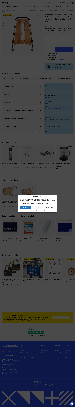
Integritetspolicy (37, 210)
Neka (37, 207)
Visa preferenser (50, 207)
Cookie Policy (30, 210)
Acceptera (25, 207)
